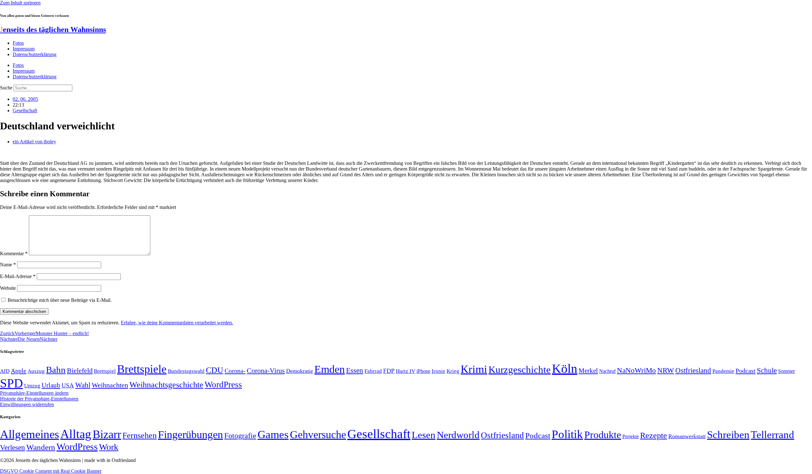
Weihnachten (110, 385)
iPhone (423, 371)
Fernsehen (139, 435)
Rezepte (653, 435)
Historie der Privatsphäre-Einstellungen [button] (39, 398)
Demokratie (299, 371)
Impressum (24, 48)
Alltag (75, 434)
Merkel (588, 370)
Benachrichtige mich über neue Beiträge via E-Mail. (60, 300)
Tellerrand (772, 434)
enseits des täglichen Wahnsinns (53, 29)
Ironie (438, 371)
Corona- (235, 370)
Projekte (630, 436)
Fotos (18, 43)
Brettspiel (105, 371)
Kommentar (14, 253)
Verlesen (12, 447)
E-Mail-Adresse (18, 276)
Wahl (82, 385)
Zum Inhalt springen (20, 2)
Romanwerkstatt (687, 436)
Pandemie (723, 371)
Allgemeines (29, 434)
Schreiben (728, 434)
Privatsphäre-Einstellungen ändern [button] (34, 393)
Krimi (474, 369)
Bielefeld (80, 370)
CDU (214, 370)
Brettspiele (142, 369)
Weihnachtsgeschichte (166, 384)
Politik (567, 434)
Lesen (423, 434)
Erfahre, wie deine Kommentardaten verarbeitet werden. (177, 322)
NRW (665, 370)
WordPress (223, 384)
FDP (389, 370)
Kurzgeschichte (519, 369)
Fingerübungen (190, 434)
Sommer (786, 371)
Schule (767, 370)
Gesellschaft (25, 110)
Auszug (36, 371)
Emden (329, 369)
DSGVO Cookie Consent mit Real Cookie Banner (51, 471)
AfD (5, 371)
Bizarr (107, 434)
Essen (354, 370)
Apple (18, 370)
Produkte (602, 434)
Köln (564, 368)
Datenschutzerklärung (34, 54)
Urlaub (51, 385)
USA (68, 385)
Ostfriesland (693, 370)
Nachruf (607, 371)
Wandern (40, 447)
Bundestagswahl (186, 371)
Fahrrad (373, 371)
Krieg (453, 371)
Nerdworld (458, 434)
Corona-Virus (266, 370)
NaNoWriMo (636, 370)
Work (108, 447)
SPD (11, 383)
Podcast (746, 370)
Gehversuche (318, 434)
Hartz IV (405, 371)
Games (273, 434)
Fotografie (240, 436)
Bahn (56, 370)
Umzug (32, 386)
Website (8, 288)
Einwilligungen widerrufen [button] (27, 404)
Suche (6, 87)
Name (8, 264)
